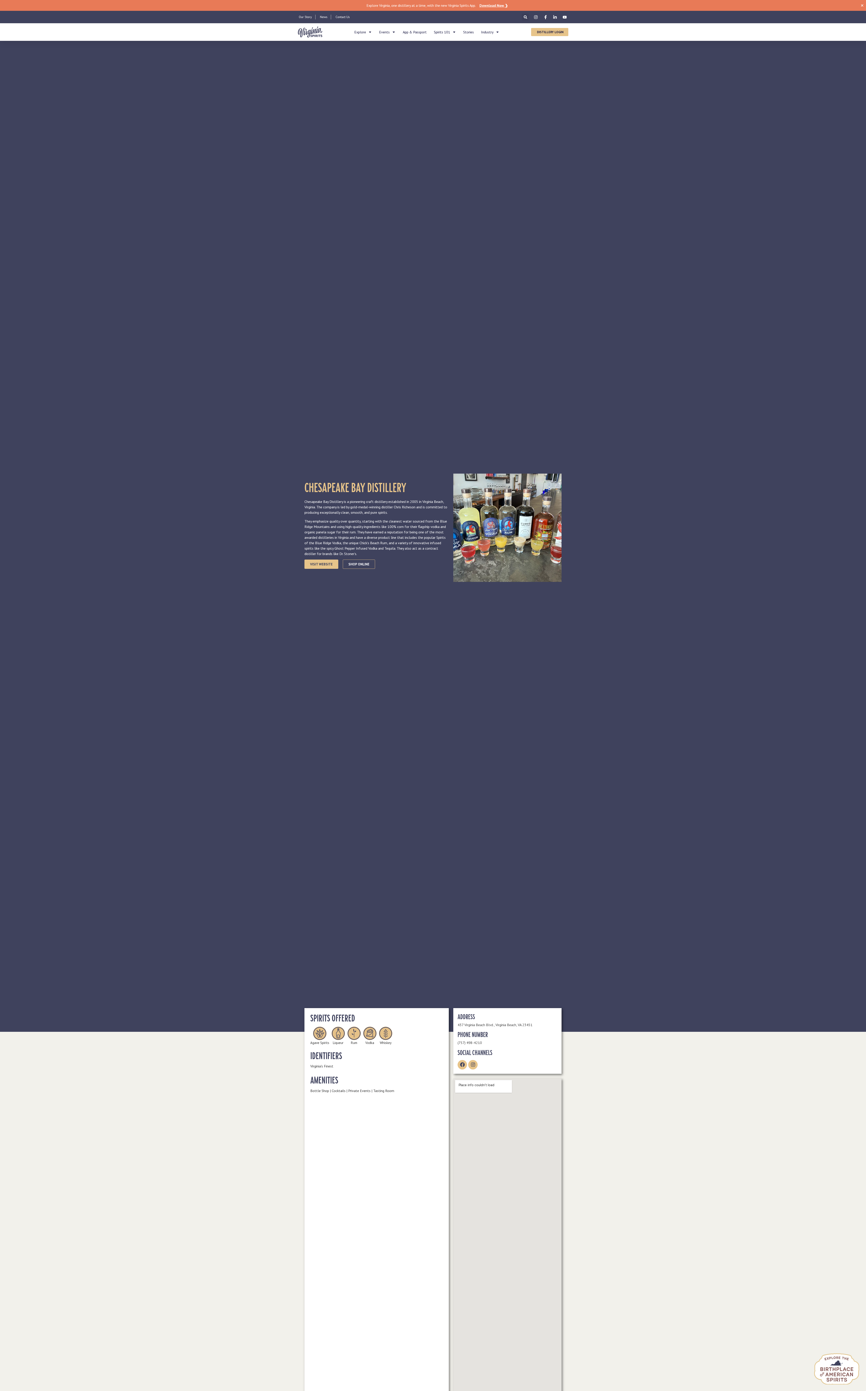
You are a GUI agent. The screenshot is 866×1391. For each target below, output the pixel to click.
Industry (487, 32)
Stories (468, 32)
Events (384, 32)
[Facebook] (462, 1064)
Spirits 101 (442, 32)
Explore (360, 32)
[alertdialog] (433, 5)
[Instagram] (473, 1064)
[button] (525, 17)
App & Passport (415, 32)
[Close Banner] (862, 5)
